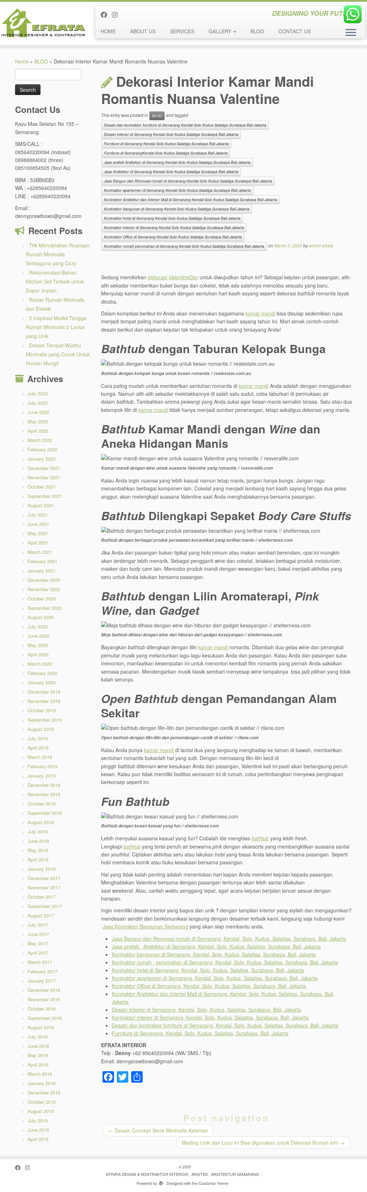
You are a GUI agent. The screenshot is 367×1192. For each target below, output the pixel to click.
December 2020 (44, 579)
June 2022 (38, 412)
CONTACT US (294, 31)
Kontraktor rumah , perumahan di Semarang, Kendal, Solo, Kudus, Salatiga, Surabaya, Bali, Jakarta (225, 962)
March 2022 (40, 440)
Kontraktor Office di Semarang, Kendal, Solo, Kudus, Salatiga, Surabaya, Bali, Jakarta (209, 985)
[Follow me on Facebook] (106, 14)
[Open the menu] (350, 33)
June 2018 (38, 840)
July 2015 (38, 1120)
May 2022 (38, 421)
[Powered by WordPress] (160, 1181)
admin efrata (321, 246)
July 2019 (38, 738)
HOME (108, 31)
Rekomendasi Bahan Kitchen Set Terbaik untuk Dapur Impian (55, 281)
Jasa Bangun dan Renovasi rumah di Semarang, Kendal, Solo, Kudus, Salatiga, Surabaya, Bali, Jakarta (229, 938)
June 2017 (38, 934)
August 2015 (41, 1111)
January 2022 (42, 458)
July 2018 (38, 831)
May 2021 (38, 533)
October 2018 (42, 803)
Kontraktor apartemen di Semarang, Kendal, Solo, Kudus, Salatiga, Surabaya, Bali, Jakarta (215, 978)
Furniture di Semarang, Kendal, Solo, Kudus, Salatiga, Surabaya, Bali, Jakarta (200, 1033)
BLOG (257, 31)
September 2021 (45, 496)
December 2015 (44, 1092)
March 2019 (40, 757)
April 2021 (38, 542)
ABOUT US (143, 31)
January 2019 (42, 775)
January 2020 (42, 682)
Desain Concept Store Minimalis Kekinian (158, 1130)
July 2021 (38, 514)
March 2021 (40, 551)
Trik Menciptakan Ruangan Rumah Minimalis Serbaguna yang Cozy (58, 254)
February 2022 (42, 449)
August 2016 (41, 1027)
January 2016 (42, 1083)
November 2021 (44, 477)
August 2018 (41, 822)
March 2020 (40, 663)
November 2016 (44, 999)
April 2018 (38, 859)
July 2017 (38, 924)
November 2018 (44, 794)
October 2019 (42, 710)
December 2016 (44, 990)
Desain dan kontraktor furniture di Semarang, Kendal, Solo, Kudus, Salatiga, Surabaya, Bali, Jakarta (225, 1025)
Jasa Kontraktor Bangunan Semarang (145, 926)
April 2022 (38, 430)
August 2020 (41, 617)
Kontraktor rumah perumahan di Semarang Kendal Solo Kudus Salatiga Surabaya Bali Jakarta (184, 246)
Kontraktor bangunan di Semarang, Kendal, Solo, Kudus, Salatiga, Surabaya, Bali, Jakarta (214, 954)
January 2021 (42, 570)
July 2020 (38, 626)
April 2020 (38, 654)
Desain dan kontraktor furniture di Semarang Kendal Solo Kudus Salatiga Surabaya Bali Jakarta (185, 125)
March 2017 (40, 962)
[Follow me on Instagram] (117, 14)
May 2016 (38, 1055)
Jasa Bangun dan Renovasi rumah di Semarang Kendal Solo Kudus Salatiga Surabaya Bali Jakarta (188, 181)
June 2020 (38, 635)
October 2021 (42, 486)
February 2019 (42, 766)
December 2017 (44, 878)
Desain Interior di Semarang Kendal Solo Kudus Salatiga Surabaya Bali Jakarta (171, 134)
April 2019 (38, 747)
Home (22, 61)
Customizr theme (213, 1183)
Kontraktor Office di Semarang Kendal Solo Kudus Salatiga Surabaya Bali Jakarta (173, 236)
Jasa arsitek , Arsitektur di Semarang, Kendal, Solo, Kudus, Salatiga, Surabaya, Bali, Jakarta (216, 946)
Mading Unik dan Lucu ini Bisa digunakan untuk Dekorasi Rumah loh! (263, 1142)
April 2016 (38, 1064)
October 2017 (42, 896)
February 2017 (42, 971)
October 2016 (42, 1008)
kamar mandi (260, 313)
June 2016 (38, 1046)
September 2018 (45, 812)
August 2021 (41, 505)
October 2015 (42, 1101)
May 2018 (38, 850)
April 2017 (38, 952)
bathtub (260, 838)
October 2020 (42, 598)
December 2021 (44, 468)
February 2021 (42, 561)
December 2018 (44, 785)
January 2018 (42, 868)
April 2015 (38, 1139)
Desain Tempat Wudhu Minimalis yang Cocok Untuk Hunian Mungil (58, 354)
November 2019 (44, 701)
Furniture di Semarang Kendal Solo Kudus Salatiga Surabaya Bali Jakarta (166, 143)
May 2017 (38, 943)
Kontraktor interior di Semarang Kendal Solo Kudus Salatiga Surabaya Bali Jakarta (174, 227)
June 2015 (38, 1129)
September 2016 (45, 1018)
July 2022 (38, 402)
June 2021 (38, 524)
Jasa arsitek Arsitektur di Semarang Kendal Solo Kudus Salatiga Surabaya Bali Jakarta (177, 162)
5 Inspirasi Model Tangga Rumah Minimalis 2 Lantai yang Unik (56, 326)
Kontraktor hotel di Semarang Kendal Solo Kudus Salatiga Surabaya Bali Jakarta (172, 218)
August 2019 (41, 729)
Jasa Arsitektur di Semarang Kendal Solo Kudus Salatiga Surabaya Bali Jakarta (171, 171)
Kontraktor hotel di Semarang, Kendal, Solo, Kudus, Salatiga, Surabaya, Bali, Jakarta (208, 970)
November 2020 (44, 589)
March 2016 (40, 1073)
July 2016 (38, 1036)
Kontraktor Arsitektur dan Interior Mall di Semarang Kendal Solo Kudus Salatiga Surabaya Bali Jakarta (190, 199)
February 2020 (42, 673)
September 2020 (45, 607)
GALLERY (221, 31)
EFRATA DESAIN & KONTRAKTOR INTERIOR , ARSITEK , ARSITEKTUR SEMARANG (182, 1174)
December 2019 (44, 691)
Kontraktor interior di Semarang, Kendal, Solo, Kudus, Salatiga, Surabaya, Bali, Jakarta (210, 1017)
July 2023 (38, 393)
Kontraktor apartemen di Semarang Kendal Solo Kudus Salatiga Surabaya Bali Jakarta (177, 190)
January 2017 (42, 980)
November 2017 (44, 887)
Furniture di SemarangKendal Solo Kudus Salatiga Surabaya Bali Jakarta (166, 153)
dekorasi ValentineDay (173, 277)
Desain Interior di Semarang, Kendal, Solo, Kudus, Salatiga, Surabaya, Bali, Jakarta (206, 1009)
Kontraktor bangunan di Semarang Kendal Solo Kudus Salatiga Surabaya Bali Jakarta (176, 209)
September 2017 (45, 906)
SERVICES (182, 31)
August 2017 (41, 915)
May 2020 (38, 645)
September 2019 (45, 719)
